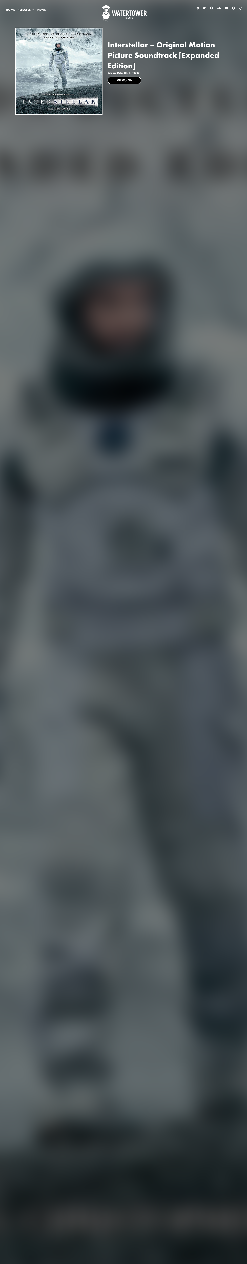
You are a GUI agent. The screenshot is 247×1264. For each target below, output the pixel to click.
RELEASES (24, 10)
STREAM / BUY (124, 80)
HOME (10, 10)
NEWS (41, 10)
